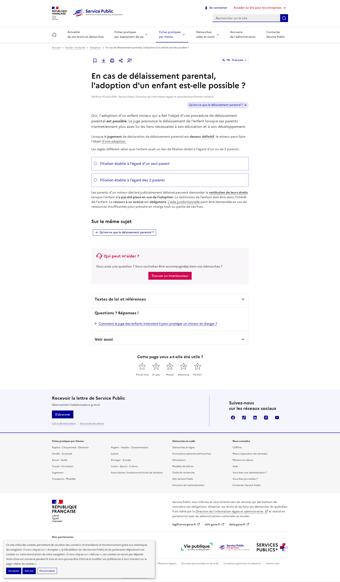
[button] (129, 60)
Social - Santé (59, 460)
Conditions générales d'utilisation (242, 563)
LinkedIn (255, 418)
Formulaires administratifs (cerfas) (191, 454)
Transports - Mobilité (64, 479)
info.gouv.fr (213, 524)
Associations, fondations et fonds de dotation (137, 472)
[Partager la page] (120, 60)
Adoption (95, 47)
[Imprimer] (112, 60)
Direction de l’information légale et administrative (230, 511)
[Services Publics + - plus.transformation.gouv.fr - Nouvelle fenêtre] (272, 547)
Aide (235, 466)
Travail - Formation (62, 466)
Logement (57, 472)
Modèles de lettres (182, 466)
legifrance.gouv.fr (184, 524)
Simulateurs (179, 460)
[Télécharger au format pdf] (103, 60)
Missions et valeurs (243, 460)
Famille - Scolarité (75, 47)
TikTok (244, 418)
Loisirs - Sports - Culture (124, 466)
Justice (114, 454)
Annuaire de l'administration (188, 485)
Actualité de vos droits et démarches (85, 34)
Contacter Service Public (275, 34)
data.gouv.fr (237, 524)
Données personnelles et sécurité (200, 563)
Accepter (13, 571)
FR (235, 60)
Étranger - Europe (121, 460)
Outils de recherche (183, 472)
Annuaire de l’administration (243, 34)
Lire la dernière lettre (64, 423)
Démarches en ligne (183, 447)
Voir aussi (104, 339)
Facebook (233, 418)
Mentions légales (167, 563)
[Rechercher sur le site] (284, 18)
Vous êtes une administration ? (250, 472)
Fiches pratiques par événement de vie (129, 34)
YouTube (277, 418)
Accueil (56, 47)
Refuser (29, 571)
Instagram (266, 418)
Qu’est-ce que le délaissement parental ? (216, 105)
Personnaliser (47, 571)
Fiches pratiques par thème (170, 34)
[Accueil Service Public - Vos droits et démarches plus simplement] (98, 16)
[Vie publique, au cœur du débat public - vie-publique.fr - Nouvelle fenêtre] (197, 547)
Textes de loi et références (120, 299)
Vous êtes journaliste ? (245, 479)
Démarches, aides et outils (205, 34)
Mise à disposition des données (250, 454)
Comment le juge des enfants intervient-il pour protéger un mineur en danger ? (158, 323)
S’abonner (62, 414)
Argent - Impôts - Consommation (129, 447)
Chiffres (237, 447)
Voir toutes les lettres (92, 423)
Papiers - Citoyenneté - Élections (70, 447)
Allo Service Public (182, 479)
